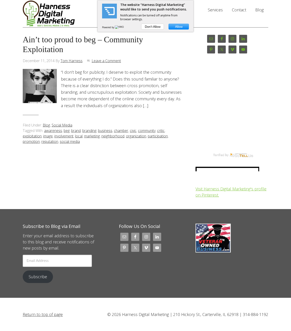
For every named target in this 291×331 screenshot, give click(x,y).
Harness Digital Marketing (59, 13)
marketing (92, 136)
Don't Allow (153, 26)
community (147, 130)
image (48, 136)
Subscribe (38, 276)
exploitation (32, 136)
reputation (49, 141)
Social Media (62, 125)
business (105, 130)
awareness (53, 130)
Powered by (108, 27)
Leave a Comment (106, 60)
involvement (63, 136)
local (79, 136)
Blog (46, 125)
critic (161, 130)
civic (133, 130)
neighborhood (112, 136)
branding (89, 130)
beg (67, 130)
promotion (31, 141)
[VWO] (119, 27)
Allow (179, 26)
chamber (121, 130)
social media (70, 141)
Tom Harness (71, 60)
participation (158, 136)
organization (136, 136)
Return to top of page (43, 314)
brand (76, 130)
